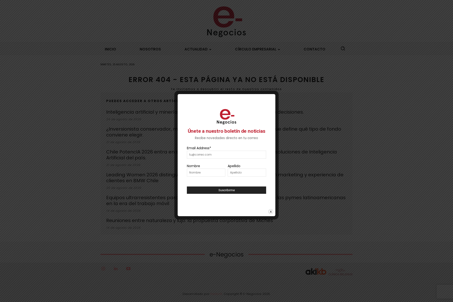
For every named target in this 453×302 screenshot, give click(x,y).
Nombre (193, 166)
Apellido (234, 166)
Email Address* (199, 148)
